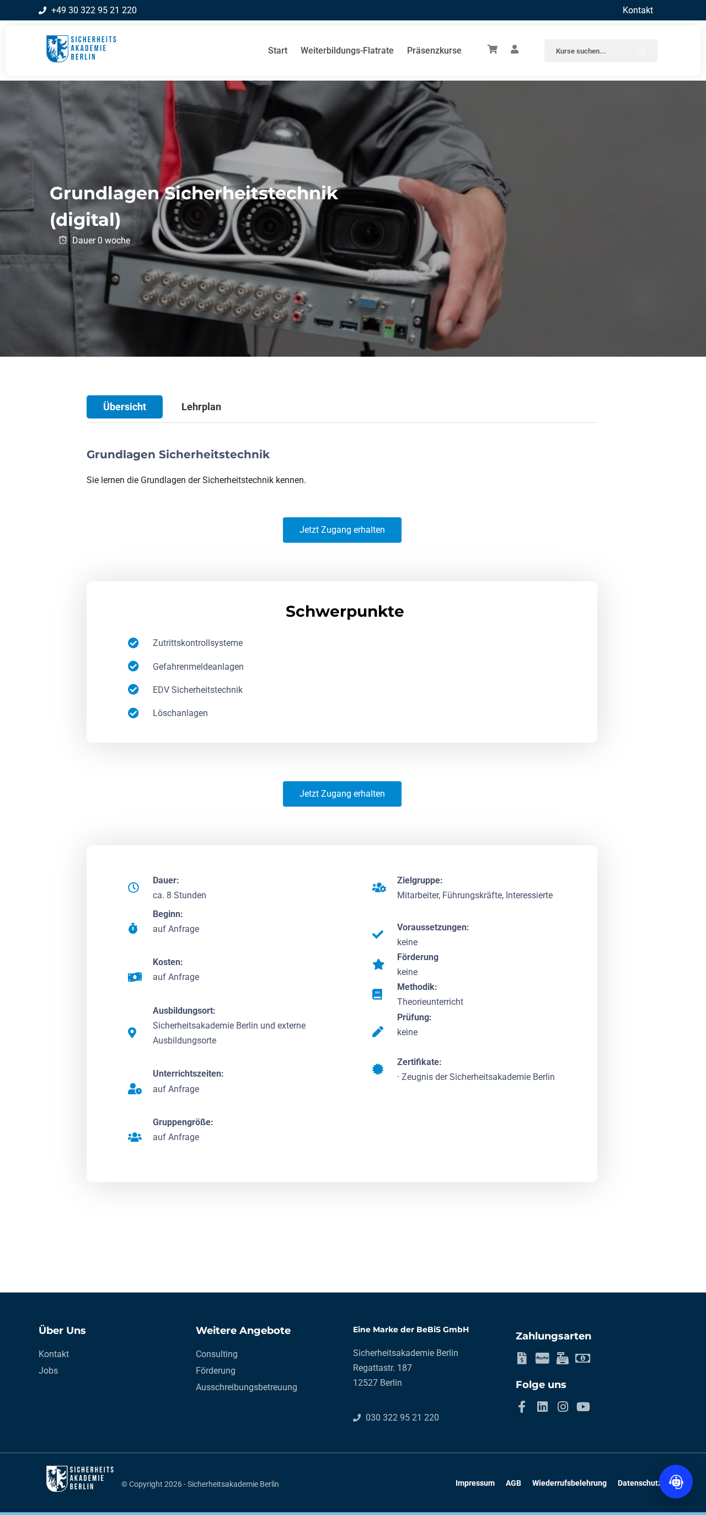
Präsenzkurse (434, 50)
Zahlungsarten (553, 1336)
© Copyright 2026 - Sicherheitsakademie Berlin (200, 1484)
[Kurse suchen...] (642, 51)
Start (277, 50)
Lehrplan (201, 406)
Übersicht (124, 406)
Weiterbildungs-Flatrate (347, 50)
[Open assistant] (676, 1481)
